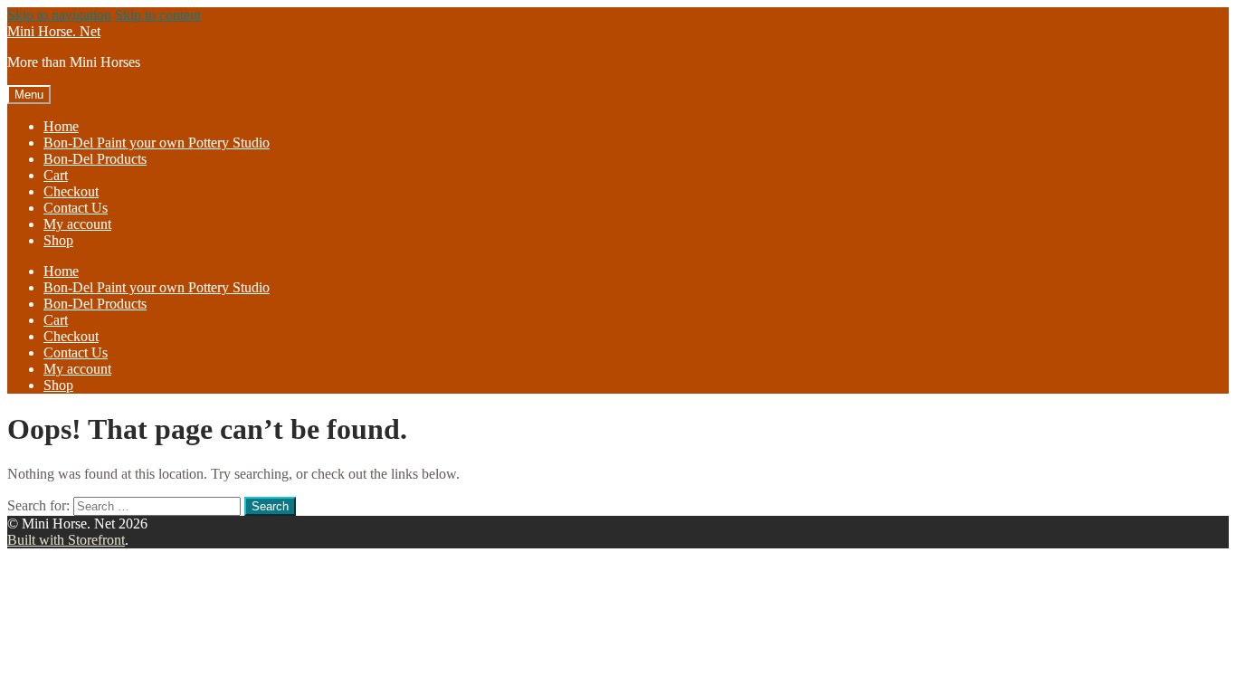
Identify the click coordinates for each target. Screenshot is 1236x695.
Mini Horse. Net (53, 31)
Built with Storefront (66, 539)
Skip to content (158, 15)
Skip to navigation (59, 15)
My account (77, 224)
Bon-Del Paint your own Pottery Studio (156, 142)
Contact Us (75, 207)
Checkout (71, 191)
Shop (58, 240)
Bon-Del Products (95, 159)
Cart (55, 175)
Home (61, 126)
